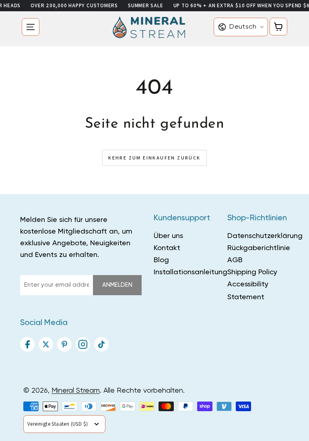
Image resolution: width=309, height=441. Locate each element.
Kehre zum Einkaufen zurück (154, 158)
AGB (235, 260)
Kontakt (167, 248)
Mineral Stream (76, 390)
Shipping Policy (252, 272)
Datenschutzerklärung (265, 236)
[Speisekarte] (30, 27)
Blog (161, 260)
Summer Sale (145, 5)
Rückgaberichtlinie (258, 248)
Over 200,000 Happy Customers (74, 5)
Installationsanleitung (190, 272)
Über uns (168, 236)
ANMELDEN (117, 285)
